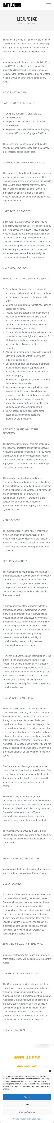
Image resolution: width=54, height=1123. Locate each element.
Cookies (15, 1119)
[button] (49, 1070)
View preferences (27, 1112)
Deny (27, 1104)
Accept (27, 1097)
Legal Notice (37, 1119)
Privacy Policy (25, 1119)
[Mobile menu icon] (48, 5)
